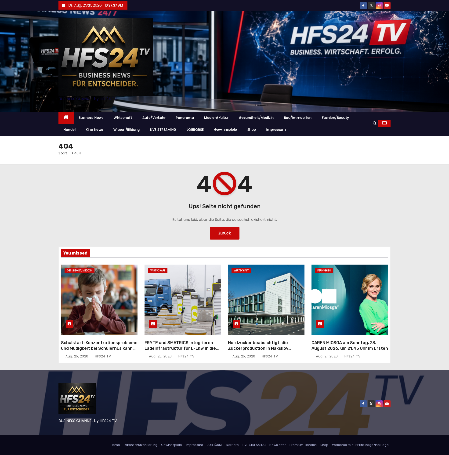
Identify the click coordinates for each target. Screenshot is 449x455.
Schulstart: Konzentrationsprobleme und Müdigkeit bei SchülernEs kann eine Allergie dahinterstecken (99, 348)
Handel (70, 129)
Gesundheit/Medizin (256, 117)
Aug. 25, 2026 (77, 356)
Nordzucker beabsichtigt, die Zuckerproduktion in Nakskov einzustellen (258, 348)
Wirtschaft (123, 117)
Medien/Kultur (216, 117)
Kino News (94, 129)
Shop (251, 129)
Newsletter (277, 445)
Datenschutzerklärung (140, 445)
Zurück (224, 233)
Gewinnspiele (225, 129)
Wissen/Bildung (126, 129)
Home (115, 445)
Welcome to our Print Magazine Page (360, 445)
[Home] (66, 118)
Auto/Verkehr (154, 117)
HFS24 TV (102, 356)
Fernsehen (324, 270)
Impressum (276, 129)
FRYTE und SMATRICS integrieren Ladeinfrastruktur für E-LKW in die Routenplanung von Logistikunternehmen (180, 351)
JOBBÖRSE (195, 129)
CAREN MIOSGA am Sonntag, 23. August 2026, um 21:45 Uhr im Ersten (349, 345)
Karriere (232, 445)
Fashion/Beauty (335, 117)
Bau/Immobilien (298, 117)
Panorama (185, 117)
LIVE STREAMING (163, 129)
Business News (91, 117)
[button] (375, 123)
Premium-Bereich (303, 445)
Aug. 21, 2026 (327, 356)
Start (62, 153)
